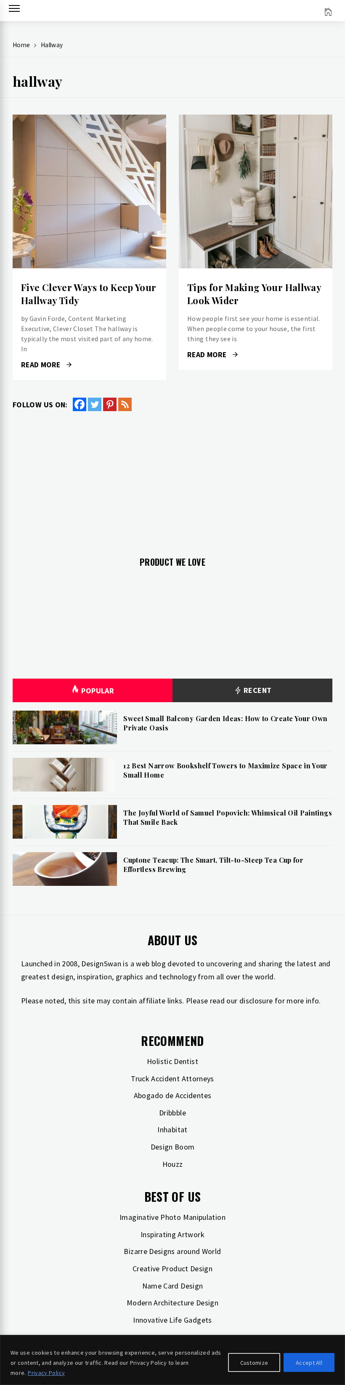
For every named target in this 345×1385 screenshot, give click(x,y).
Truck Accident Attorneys (172, 1078)
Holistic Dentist (172, 1061)
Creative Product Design (172, 1268)
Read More (89, 192)
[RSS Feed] (125, 404)
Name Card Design (172, 1286)
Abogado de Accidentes (173, 1095)
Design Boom (173, 1147)
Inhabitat (172, 1129)
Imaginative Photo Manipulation (172, 1217)
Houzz (172, 1164)
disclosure (256, 1000)
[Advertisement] (172, 479)
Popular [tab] (97, 690)
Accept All (309, 1362)
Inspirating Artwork (172, 1234)
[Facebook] (79, 404)
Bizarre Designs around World (172, 1251)
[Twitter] (94, 404)
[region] (172, 1360)
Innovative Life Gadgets (172, 1320)
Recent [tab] (257, 690)
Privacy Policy (46, 1373)
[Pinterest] (110, 404)
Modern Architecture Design (172, 1302)
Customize (254, 1362)
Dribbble (172, 1113)
